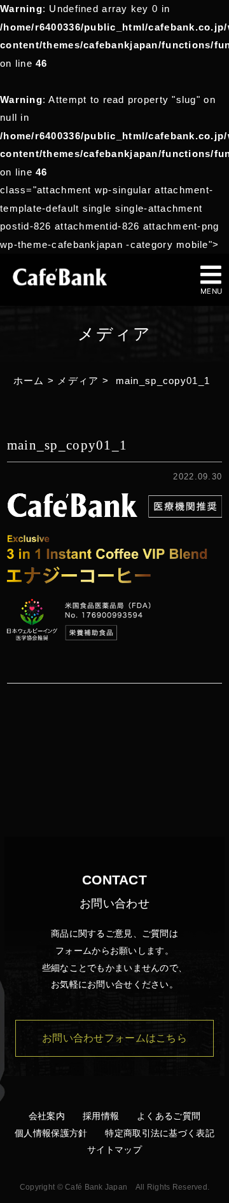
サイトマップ (114, 1150)
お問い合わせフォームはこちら (114, 1038)
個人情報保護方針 (51, 1133)
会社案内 (47, 1116)
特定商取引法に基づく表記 (159, 1133)
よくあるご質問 (168, 1116)
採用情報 (101, 1116)
